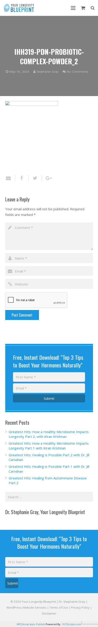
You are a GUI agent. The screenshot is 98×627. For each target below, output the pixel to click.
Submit (49, 398)
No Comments (77, 71)
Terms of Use (58, 607)
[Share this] (22, 178)
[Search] (92, 8)
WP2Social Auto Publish (31, 624)
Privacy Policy (80, 607)
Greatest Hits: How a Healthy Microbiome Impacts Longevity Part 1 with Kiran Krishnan (49, 445)
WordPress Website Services (26, 607)
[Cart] (83, 8)
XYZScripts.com (71, 624)
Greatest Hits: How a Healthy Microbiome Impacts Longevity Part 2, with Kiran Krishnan (49, 434)
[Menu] (73, 8)
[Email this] (10, 178)
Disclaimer (49, 613)
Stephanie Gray (47, 71)
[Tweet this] (35, 178)
